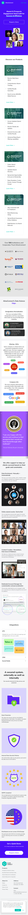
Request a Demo (14, 22)
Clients (3, 881)
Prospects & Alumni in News (8, 868)
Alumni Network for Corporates (9, 874)
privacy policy (19, 907)
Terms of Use (5, 885)
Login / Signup (23, 2)
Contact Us (4, 883)
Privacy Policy (5, 887)
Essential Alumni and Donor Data (9, 870)
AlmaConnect (14, 899)
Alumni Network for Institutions (9, 872)
